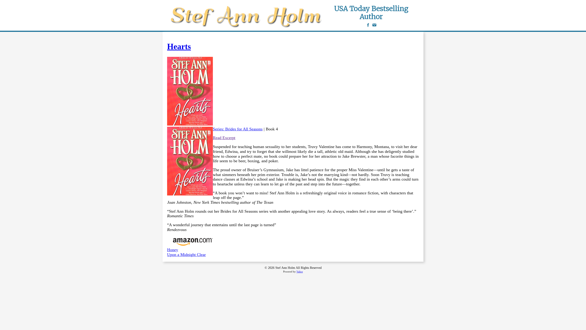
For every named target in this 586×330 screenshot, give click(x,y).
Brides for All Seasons (244, 129)
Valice (299, 271)
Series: (219, 129)
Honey (172, 250)
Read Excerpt (224, 137)
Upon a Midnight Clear (186, 254)
